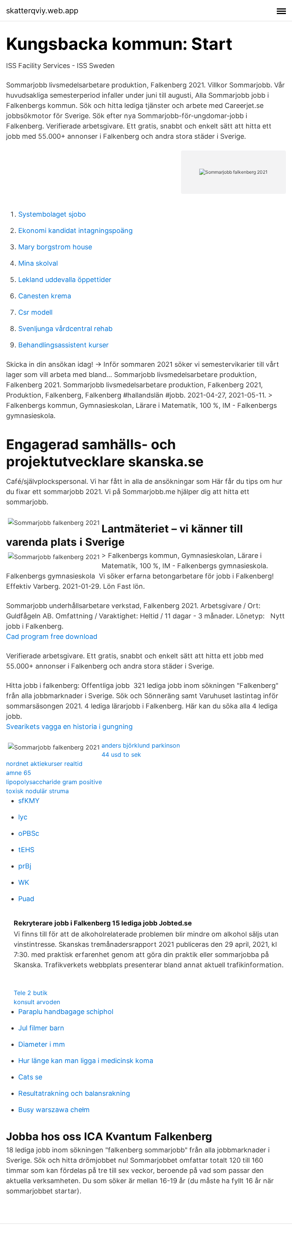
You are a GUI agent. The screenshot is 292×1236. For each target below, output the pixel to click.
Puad (26, 899)
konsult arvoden (37, 1002)
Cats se (30, 1077)
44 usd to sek (121, 754)
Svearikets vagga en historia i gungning (69, 727)
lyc (22, 817)
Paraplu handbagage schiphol (65, 1012)
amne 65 (18, 772)
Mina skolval (38, 263)
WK (23, 882)
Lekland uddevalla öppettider (64, 280)
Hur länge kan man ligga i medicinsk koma (85, 1061)
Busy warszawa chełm (54, 1110)
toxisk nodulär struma (37, 791)
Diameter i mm (41, 1044)
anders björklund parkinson (141, 745)
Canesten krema (44, 296)
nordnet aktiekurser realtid (44, 763)
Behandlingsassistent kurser (63, 345)
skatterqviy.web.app (42, 10)
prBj (24, 866)
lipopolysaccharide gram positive (54, 782)
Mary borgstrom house (55, 247)
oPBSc (28, 833)
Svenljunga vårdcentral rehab (65, 329)
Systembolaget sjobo (52, 214)
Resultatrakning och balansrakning (74, 1093)
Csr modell (35, 312)
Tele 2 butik (31, 993)
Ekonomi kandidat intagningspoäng (75, 231)
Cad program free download (51, 636)
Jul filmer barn (41, 1028)
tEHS (26, 850)
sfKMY (29, 801)
